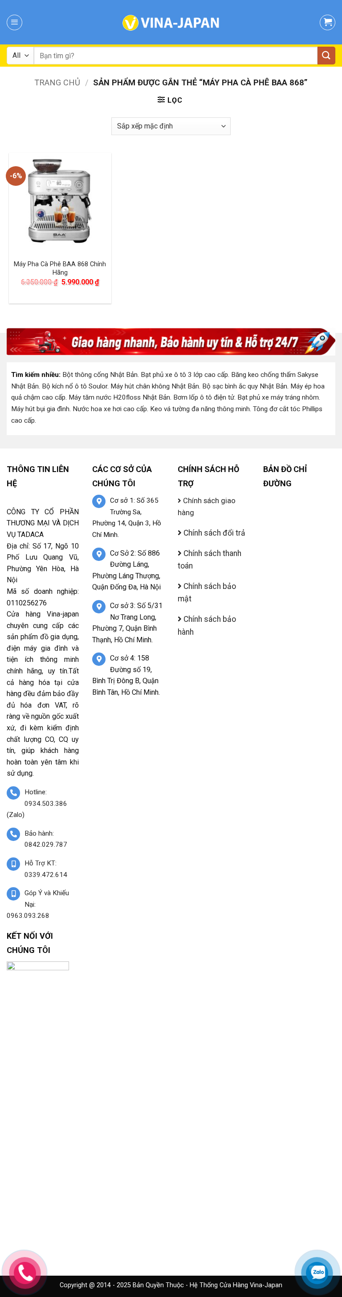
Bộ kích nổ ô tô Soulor (74, 386)
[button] (14, 22)
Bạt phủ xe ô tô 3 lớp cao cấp (184, 375)
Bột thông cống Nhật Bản (100, 375)
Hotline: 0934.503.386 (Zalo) (37, 803)
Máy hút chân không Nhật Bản (154, 386)
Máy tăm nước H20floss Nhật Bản (119, 397)
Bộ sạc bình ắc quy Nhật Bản (244, 386)
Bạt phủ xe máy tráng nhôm (278, 397)
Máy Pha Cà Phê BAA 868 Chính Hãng (60, 268)
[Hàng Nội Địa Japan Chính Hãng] (171, 22)
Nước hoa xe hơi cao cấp (110, 409)
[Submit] (326, 55)
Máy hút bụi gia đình (40, 409)
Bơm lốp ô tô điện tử (203, 397)
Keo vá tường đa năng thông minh (200, 409)
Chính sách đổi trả (213, 532)
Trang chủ (57, 82)
